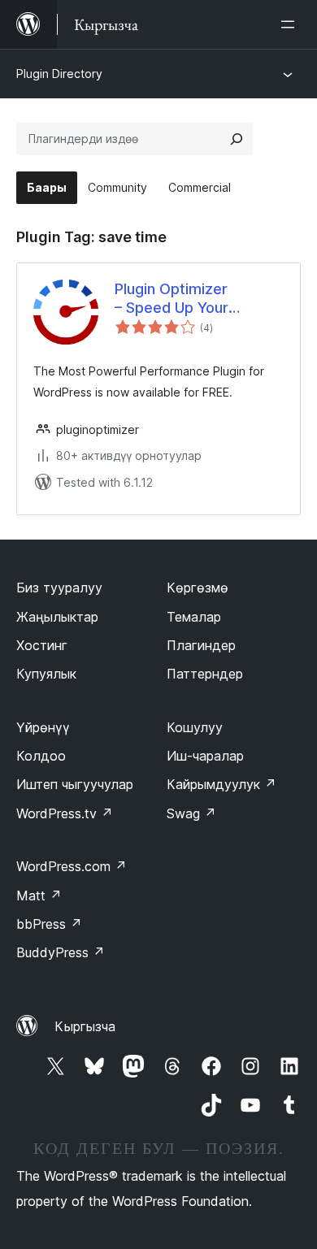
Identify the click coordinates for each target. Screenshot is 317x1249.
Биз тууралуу (59, 587)
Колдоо (41, 756)
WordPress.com (71, 866)
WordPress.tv (64, 813)
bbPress (49, 924)
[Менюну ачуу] (291, 24)
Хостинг (41, 645)
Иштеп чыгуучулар (74, 784)
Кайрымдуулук (221, 784)
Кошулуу (195, 727)
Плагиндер (201, 645)
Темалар (194, 617)
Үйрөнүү (43, 727)
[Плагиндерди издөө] (236, 139)
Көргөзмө (197, 587)
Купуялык (46, 674)
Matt (39, 895)
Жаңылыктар (57, 617)
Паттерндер (205, 674)
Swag (191, 813)
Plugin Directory (59, 73)
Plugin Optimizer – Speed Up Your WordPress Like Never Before (193, 299)
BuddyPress (60, 952)
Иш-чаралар (205, 756)
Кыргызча (84, 1026)
